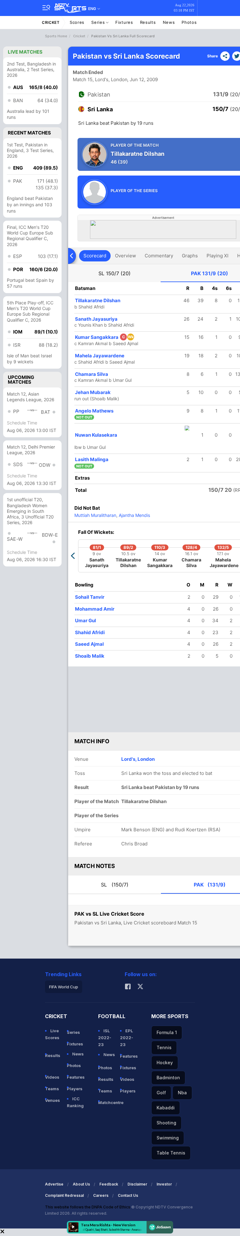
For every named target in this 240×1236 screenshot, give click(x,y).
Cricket (51, 22)
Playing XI (217, 256)
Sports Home (56, 36)
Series (98, 22)
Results (148, 22)
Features (75, 1077)
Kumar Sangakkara (104, 337)
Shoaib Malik (89, 656)
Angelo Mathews (94, 411)
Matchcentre (106, 1102)
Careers (100, 1195)
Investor (164, 1184)
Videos (52, 1077)
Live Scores (52, 1034)
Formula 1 (167, 1032)
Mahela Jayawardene (99, 356)
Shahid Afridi (90, 632)
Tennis (164, 1047)
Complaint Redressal (64, 1195)
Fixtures (124, 22)
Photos (189, 22)
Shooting (166, 1122)
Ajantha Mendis (134, 515)
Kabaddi (166, 1107)
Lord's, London (138, 759)
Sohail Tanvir (89, 597)
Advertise (54, 1184)
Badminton (168, 1077)
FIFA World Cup (63, 986)
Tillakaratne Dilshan (97, 300)
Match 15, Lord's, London (100, 79)
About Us (81, 1184)
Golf (161, 1092)
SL (114, 273)
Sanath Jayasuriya (96, 319)
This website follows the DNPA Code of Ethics (88, 1207)
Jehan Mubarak (93, 392)
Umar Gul (85, 620)
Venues (52, 1100)
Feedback (108, 1184)
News (169, 22)
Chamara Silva (91, 374)
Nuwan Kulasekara (96, 435)
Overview (125, 256)
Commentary (159, 256)
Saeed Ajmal (89, 644)
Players (74, 1088)
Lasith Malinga (91, 459)
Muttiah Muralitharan (95, 515)
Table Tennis (171, 1152)
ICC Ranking (75, 1102)
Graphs (190, 256)
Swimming (168, 1137)
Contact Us (128, 1195)
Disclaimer (137, 1184)
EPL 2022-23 (126, 1037)
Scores (77, 22)
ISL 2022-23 (104, 1037)
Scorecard (94, 256)
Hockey (165, 1062)
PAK (209, 273)
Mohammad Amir (94, 609)
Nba (182, 1092)
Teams (52, 1088)
